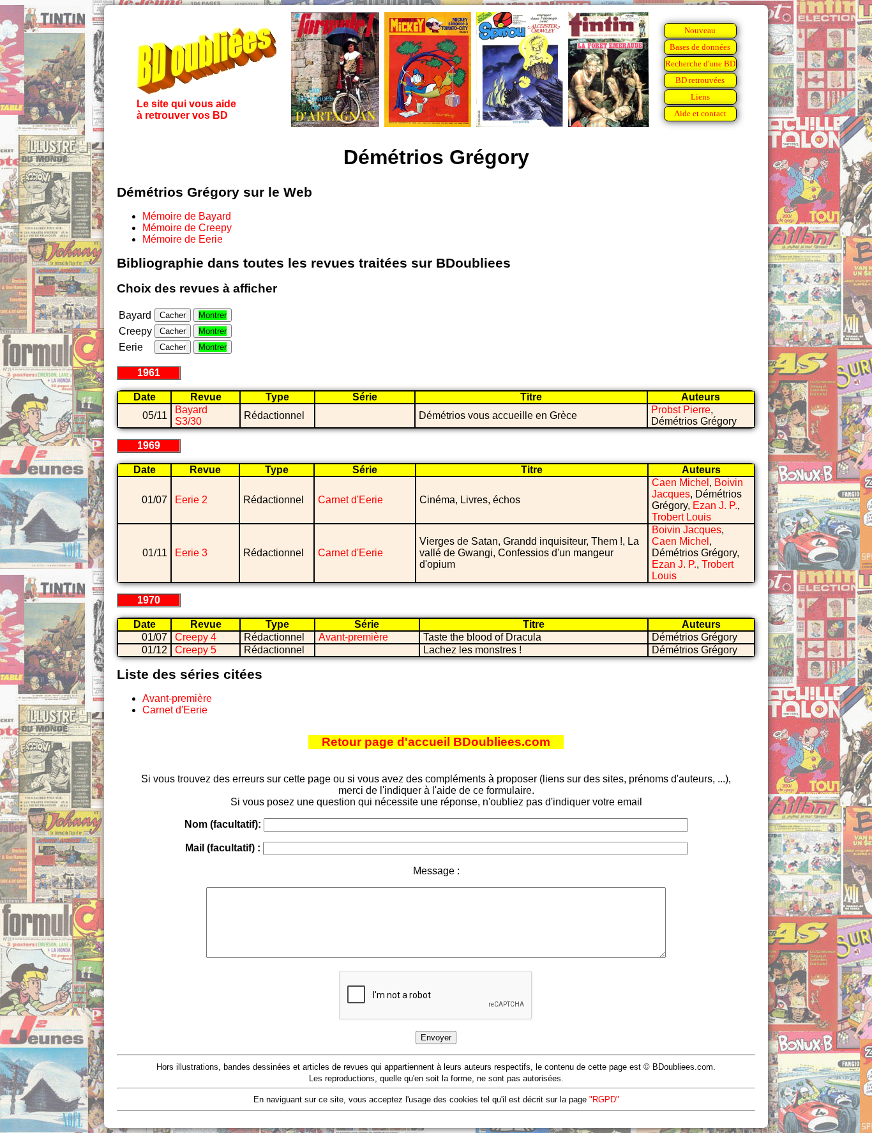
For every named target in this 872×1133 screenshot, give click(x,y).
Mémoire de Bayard (186, 216)
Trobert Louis (681, 517)
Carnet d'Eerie (350, 499)
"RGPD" (604, 1099)
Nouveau (700, 30)
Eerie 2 (191, 499)
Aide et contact (700, 113)
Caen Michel (680, 482)
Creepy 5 (195, 649)
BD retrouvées (700, 80)
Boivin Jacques (686, 529)
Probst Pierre (680, 409)
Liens (700, 97)
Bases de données (700, 47)
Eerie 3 (191, 552)
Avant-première (353, 637)
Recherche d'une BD (700, 63)
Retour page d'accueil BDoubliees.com (436, 742)
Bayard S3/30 (191, 415)
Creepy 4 (195, 637)
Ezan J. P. (715, 505)
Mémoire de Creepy (187, 227)
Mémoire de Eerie (182, 239)
